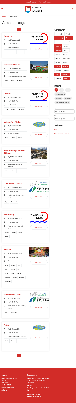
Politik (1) (58, 66)
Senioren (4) (58, 70)
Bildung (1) (68, 34)
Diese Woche (59, 98)
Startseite (3, 16)
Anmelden (38, 397)
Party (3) (65, 62)
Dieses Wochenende (60, 94)
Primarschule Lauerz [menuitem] (45, 2)
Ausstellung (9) (59, 34)
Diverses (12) (69, 38)
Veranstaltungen (13, 16)
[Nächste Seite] (32, 29)
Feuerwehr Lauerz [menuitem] (31, 2)
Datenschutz (30, 397)
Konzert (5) (58, 50)
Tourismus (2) (65, 74)
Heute (61, 90)
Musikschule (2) (66, 58)
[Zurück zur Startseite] (38, 9)
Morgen (68, 90)
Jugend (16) (58, 46)
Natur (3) (58, 62)
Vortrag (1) (66, 78)
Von (55, 108)
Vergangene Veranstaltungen (62, 102)
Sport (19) (66, 70)
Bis (55, 115)
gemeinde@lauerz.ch (7, 387)
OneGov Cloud (31, 394)
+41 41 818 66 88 (6, 385)
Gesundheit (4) (69, 42)
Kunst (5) (58, 54)
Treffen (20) (58, 78)
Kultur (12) (66, 50)
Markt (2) (65, 54)
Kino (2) (66, 46)
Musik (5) (58, 58)
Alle (56, 90)
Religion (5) (65, 66)
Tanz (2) (57, 74)
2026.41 (38, 394)
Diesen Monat (68, 98)
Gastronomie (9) (59, 42)
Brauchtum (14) (59, 38)
